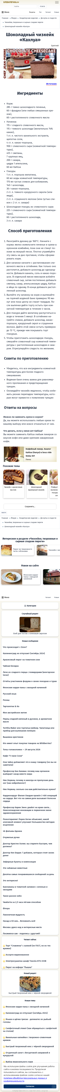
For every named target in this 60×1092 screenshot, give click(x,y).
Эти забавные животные (15, 868)
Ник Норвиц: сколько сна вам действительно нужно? (29, 789)
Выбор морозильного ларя (19, 1062)
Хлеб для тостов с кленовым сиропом (30, 633)
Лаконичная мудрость (14, 914)
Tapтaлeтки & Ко (11, 706)
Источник (51, 83)
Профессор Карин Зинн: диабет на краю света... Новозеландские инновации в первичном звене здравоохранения (27, 810)
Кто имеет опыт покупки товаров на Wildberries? (27, 743)
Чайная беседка (11, 666)
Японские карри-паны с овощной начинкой (24, 687)
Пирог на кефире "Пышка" (18, 967)
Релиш (6, 700)
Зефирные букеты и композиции (19, 861)
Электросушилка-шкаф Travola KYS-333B (25, 961)
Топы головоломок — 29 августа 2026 (21, 749)
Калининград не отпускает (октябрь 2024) (24, 653)
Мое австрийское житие (15, 712)
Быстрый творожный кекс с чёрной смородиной (30, 993)
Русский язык (9, 694)
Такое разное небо (12, 896)
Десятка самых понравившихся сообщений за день (28, 874)
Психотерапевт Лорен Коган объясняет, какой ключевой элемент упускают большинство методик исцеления (29, 822)
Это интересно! (10, 880)
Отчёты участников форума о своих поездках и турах (30, 681)
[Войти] (24, 2)
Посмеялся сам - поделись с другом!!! (21, 933)
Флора (6, 908)
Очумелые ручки (11, 837)
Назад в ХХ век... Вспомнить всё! (19, 921)
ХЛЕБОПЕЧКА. (11, 2)
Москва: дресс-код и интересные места (22, 927)
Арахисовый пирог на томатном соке (21, 659)
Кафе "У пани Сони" (13, 756)
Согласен (30, 1086)
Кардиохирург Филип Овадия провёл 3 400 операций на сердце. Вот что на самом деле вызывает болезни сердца (30, 798)
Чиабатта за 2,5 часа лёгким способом (22, 902)
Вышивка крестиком (13, 737)
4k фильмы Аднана (12, 831)
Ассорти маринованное (17, 954)
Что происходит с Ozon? (15, 647)
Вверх (4, 513)
